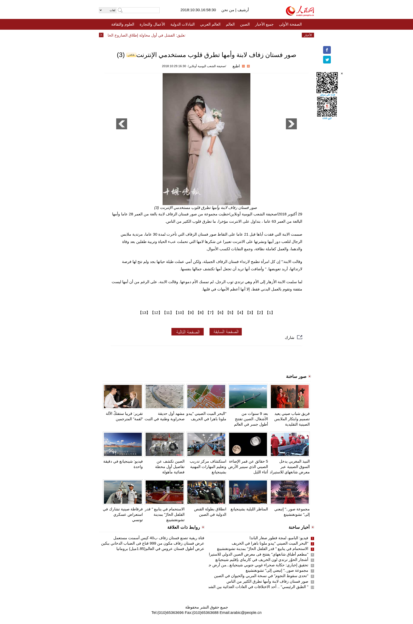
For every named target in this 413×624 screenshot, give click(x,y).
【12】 (156, 312)
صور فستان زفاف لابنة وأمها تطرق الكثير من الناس (267, 581)
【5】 (230, 312)
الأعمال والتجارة (152, 24)
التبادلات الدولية (182, 24)
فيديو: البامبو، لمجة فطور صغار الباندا (279, 538)
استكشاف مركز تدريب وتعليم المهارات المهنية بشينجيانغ (208, 466)
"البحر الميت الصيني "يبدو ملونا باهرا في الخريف (270, 543)
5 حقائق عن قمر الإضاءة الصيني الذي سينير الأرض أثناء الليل (248, 466)
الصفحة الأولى (290, 24)
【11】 (168, 312)
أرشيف (242, 10)
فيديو (188, 35)
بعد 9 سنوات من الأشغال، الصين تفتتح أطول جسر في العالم (251, 418)
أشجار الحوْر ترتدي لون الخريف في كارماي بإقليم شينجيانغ (261, 560)
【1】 (270, 312)
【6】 (220, 312)
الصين (245, 24)
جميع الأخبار (264, 24)
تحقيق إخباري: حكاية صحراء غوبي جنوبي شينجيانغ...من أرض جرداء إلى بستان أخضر (241, 565)
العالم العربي (210, 24)
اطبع (236, 66)
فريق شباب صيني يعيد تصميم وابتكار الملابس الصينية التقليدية (292, 418)
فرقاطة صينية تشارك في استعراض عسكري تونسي (123, 514)
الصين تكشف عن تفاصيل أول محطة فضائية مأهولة (170, 466)
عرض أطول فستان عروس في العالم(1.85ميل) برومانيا (160, 549)
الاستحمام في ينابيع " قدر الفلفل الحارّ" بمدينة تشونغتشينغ (165, 514)
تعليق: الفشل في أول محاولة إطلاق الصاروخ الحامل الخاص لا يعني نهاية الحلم (130, 35)
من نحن (228, 10)
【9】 (191, 312)
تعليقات (203, 35)
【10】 (180, 312)
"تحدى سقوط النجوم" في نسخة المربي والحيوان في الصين (261, 576)
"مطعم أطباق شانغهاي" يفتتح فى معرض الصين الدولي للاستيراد (257, 554)
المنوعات (222, 35)
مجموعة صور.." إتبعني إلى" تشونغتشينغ (277, 570)
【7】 (211, 312)
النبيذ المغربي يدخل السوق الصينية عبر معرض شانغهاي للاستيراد (290, 466)
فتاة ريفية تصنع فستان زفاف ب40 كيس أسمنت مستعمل (158, 538)
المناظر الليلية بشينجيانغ (249, 509)
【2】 (260, 312)
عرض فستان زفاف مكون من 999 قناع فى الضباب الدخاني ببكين (152, 543)
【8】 (201, 312)
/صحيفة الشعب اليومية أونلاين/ (207, 66)
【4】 (240, 312)
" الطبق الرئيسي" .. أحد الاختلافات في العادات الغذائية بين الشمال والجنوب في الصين (240, 587)
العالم (230, 24)
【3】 (250, 312)
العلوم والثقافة (122, 24)
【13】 (144, 312)
